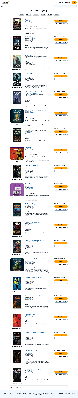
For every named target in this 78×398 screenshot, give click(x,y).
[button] (21, 14)
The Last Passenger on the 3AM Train (34, 240)
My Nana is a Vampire (30, 55)
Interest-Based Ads (45, 393)
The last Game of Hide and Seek (33, 165)
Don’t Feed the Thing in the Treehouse (35, 332)
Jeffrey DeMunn (31, 149)
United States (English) (39, 394)
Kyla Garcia (31, 21)
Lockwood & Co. (30, 113)
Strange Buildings (29, 184)
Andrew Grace (31, 187)
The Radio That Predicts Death (32, 222)
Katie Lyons (31, 261)
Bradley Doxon (28, 279)
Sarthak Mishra (28, 132)
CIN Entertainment (29, 168)
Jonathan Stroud (29, 111)
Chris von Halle (28, 95)
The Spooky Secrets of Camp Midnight (34, 129)
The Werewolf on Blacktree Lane (33, 277)
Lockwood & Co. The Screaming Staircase (35, 110)
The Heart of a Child (30, 314)
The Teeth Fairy (29, 37)
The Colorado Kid (29, 147)
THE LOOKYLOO (29, 73)
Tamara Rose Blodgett (34, 58)
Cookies (56, 393)
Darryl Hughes (28, 77)
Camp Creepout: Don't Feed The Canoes (35, 296)
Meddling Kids (28, 18)
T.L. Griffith (28, 205)
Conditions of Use (31, 393)
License (51, 393)
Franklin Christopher (29, 39)
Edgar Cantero (28, 20)
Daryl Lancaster (35, 168)
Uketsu (27, 186)
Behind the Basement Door (32, 351)
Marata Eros (40, 58)
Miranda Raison (31, 112)
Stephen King (28, 148)
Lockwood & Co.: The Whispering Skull (35, 259)
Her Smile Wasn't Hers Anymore (33, 369)
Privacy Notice (38, 393)
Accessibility (61, 393)
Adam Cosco (28, 315)
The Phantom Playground (31, 204)
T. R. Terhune (28, 58)
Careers (24, 393)
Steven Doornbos (29, 298)
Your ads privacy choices (69, 393)
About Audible (19, 393)
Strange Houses (30, 188)
